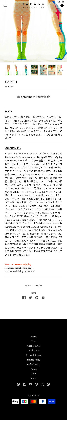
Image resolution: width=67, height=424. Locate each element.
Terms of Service (33, 355)
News (33, 341)
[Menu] (5, 6)
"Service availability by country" (20, 271)
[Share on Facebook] (24, 297)
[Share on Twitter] (30, 297)
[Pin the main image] (36, 297)
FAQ (33, 373)
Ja (63, 1)
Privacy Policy (33, 359)
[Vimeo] (36, 384)
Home (33, 336)
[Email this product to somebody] (43, 297)
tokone (36, 395)
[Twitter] (18, 384)
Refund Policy (33, 364)
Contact (33, 378)
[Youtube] (30, 384)
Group (34, 369)
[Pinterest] (48, 384)
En (59, 1)
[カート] (62, 5)
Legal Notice (34, 350)
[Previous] (4, 70)
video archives (33, 345)
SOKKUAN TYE (13, 147)
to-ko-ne (28, 285)
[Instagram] (42, 384)
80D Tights (38, 285)
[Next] (62, 70)
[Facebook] (24, 384)
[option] (8, 70)
